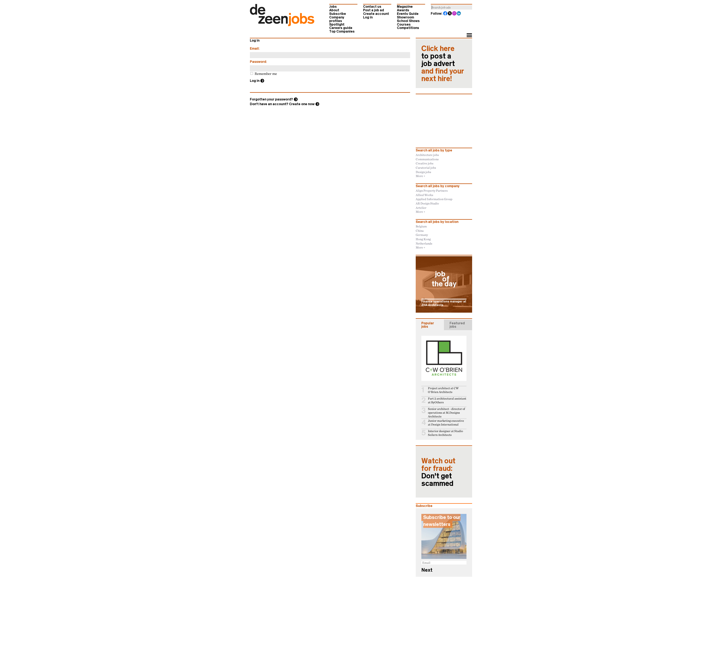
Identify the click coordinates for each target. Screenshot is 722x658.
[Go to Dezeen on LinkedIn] (459, 13)
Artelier (421, 208)
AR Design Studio (427, 203)
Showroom (405, 17)
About (334, 10)
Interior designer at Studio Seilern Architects (445, 433)
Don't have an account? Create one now (282, 104)
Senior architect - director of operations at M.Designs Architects (446, 412)
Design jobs (423, 172)
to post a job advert (442, 63)
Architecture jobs (427, 155)
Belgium (421, 226)
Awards (403, 10)
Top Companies (342, 31)
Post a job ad (373, 10)
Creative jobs (424, 163)
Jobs (333, 6)
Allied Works (424, 195)
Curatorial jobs (426, 167)
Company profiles (336, 19)
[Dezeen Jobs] (282, 25)
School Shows (408, 21)
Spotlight (336, 24)
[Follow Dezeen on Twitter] (450, 13)
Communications (427, 159)
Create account (376, 13)
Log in (368, 17)
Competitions (408, 28)
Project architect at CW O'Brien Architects (443, 390)
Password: (258, 61)
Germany (422, 235)
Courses (404, 24)
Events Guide (408, 13)
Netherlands (424, 243)
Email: (255, 48)
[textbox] (451, 7)
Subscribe (337, 13)
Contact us (372, 6)
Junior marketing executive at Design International (446, 422)
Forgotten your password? (271, 99)
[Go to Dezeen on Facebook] (445, 13)
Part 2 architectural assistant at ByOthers (447, 400)
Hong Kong (423, 239)
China (420, 231)
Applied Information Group (434, 199)
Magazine (405, 6)
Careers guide (340, 28)
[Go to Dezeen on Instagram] (454, 13)
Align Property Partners (432, 190)
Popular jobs (427, 324)
